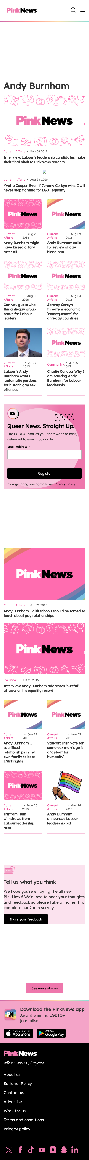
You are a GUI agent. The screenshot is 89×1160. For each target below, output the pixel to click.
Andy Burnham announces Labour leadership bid (62, 818)
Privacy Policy (65, 484)
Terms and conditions (24, 1119)
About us (12, 1074)
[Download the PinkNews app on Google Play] (51, 1033)
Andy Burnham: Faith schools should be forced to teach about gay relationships (44, 613)
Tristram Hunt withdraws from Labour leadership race (19, 821)
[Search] (73, 10)
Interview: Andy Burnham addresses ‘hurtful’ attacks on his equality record (41, 688)
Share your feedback (25, 919)
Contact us (14, 1092)
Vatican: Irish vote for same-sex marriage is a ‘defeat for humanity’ (65, 750)
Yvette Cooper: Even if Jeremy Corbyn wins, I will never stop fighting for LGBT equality (44, 187)
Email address (24, 446)
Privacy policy (17, 1128)
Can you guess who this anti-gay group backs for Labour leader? (20, 311)
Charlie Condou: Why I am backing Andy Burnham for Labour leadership (65, 378)
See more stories (44, 988)
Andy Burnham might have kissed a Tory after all (21, 247)
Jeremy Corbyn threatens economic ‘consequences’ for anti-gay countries (63, 311)
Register (44, 473)
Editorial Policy (18, 1083)
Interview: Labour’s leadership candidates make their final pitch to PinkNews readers (44, 159)
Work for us (15, 1110)
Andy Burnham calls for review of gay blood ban (64, 247)
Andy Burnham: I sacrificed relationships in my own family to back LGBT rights (20, 752)
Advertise (13, 1101)
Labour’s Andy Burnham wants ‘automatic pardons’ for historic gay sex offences (20, 380)
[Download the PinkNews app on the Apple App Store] (18, 1033)
